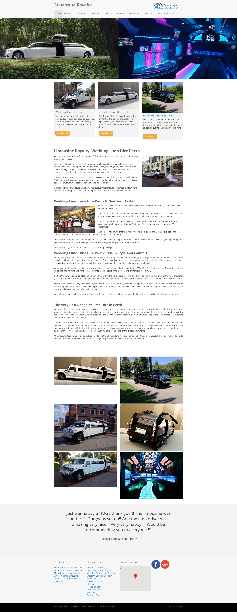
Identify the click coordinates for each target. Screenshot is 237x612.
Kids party (91, 584)
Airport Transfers (95, 589)
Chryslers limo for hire (152, 268)
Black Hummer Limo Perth (159, 115)
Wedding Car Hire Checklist (99, 576)
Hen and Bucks (94, 586)
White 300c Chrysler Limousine (68, 570)
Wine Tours (92, 592)
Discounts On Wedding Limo (100, 570)
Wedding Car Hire (95, 567)
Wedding (81, 13)
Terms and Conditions (62, 606)
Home (58, 13)
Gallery (120, 13)
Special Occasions (95, 581)
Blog (159, 13)
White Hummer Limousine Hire (68, 576)
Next (233, 47)
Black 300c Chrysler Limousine (68, 567)
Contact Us (169, 13)
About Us (68, 13)
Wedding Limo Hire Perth (70, 112)
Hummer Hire (132, 13)
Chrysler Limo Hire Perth (114, 112)
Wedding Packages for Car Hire (101, 573)
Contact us (59, 247)
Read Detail (62, 133)
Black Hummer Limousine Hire (68, 573)
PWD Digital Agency (175, 606)
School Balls (92, 578)
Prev (3, 47)
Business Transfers (96, 595)
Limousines (95, 13)
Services (109, 13)
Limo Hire (148, 13)
